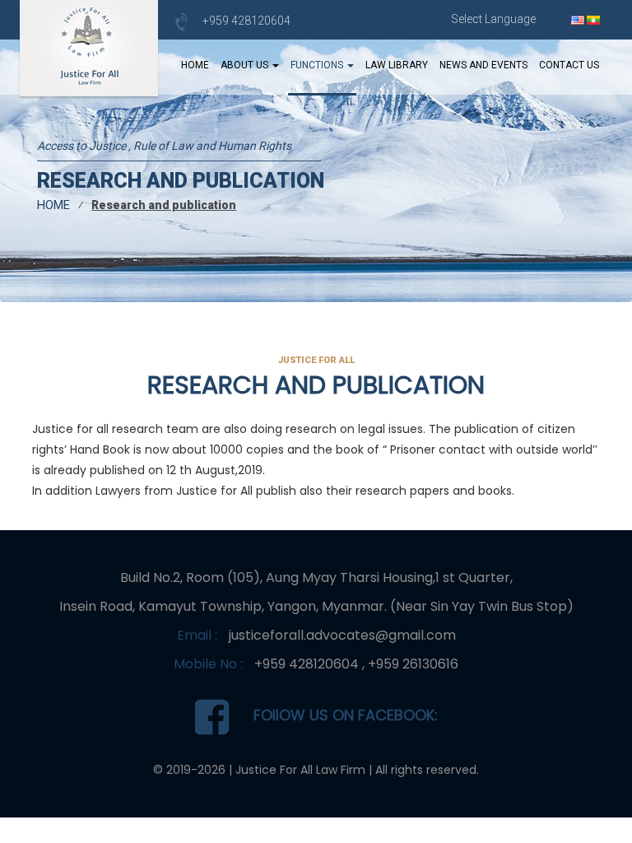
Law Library (396, 65)
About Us (246, 65)
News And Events (483, 65)
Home (195, 65)
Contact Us (569, 65)
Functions (318, 65)
